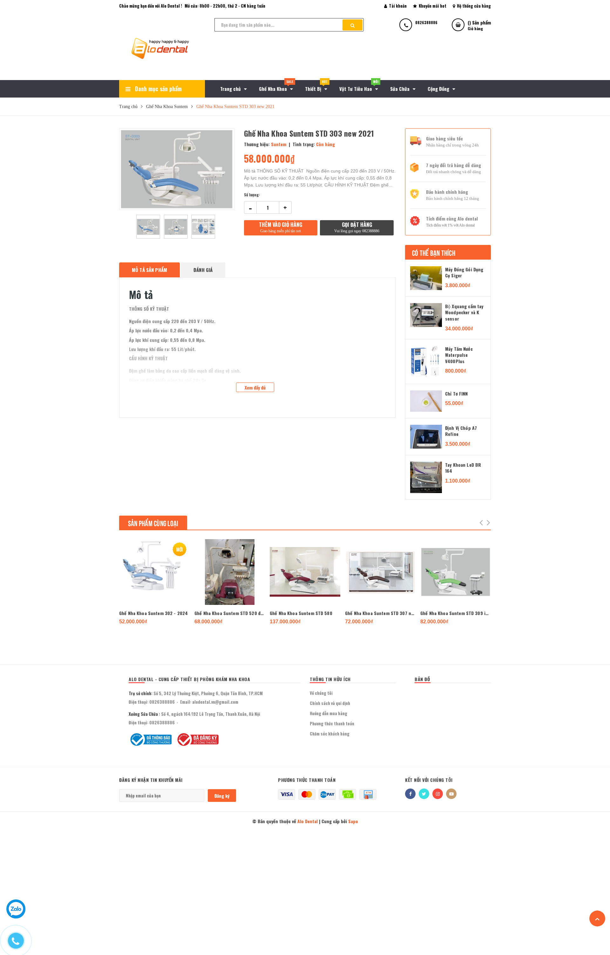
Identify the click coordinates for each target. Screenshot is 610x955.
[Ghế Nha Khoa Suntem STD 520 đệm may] (229, 572)
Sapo (353, 821)
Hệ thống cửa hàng (473, 6)
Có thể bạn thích (433, 252)
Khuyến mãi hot (432, 6)
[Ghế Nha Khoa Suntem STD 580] (305, 572)
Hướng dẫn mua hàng (328, 713)
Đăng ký (221, 795)
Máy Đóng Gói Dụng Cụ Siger (464, 272)
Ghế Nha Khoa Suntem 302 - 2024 (153, 613)
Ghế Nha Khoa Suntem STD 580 (301, 613)
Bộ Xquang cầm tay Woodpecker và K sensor (464, 312)
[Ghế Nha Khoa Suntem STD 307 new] (380, 572)
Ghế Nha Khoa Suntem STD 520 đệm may (229, 613)
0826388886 (162, 702)
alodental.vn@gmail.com (215, 702)
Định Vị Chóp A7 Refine (461, 431)
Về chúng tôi (321, 693)
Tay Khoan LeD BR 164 (463, 468)
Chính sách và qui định (330, 703)
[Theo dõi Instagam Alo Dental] (437, 794)
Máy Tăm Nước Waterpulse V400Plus (459, 355)
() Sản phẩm (479, 25)
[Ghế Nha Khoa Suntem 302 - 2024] (154, 572)
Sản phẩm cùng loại (153, 522)
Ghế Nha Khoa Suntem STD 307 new (380, 613)
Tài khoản (397, 6)
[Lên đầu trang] (597, 918)
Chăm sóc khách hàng (329, 733)
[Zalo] (16, 915)
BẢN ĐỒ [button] (422, 679)
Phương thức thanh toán (332, 723)
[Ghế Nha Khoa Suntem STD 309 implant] (455, 572)
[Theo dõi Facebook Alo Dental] (410, 794)
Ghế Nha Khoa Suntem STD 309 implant (455, 613)
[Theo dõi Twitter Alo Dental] (424, 794)
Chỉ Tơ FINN (456, 393)
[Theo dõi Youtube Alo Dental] (451, 794)
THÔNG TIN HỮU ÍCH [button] (330, 679)
